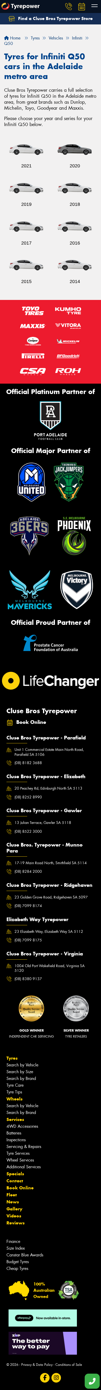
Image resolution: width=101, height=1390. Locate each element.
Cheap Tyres (17, 1268)
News (12, 1202)
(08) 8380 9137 (28, 978)
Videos (13, 1216)
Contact (14, 1181)
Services (15, 1119)
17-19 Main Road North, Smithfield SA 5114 (51, 863)
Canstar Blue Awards (24, 1255)
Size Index (15, 1248)
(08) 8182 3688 (28, 762)
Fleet (11, 1195)
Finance (13, 1241)
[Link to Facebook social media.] (45, 1378)
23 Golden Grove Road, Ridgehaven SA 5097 (51, 897)
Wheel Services (20, 1160)
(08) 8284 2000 (28, 871)
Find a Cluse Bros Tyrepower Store (55, 18)
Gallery (14, 1209)
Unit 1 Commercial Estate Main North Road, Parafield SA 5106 (49, 752)
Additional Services (23, 1167)
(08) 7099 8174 (28, 905)
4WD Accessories (22, 1126)
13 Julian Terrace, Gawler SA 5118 (43, 822)
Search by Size (19, 1071)
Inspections (16, 1140)
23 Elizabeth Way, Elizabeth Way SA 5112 (49, 931)
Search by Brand (21, 1078)
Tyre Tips (14, 1092)
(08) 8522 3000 (28, 831)
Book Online (20, 1188)
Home (14, 38)
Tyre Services (18, 1153)
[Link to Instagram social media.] (56, 1378)
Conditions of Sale (68, 1364)
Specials (15, 1174)
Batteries (13, 1133)
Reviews (15, 1223)
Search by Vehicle (22, 1065)
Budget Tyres (17, 1261)
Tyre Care (15, 1085)
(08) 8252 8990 (28, 797)
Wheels (14, 1099)
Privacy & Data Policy (37, 1364)
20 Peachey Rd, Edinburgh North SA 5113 (48, 788)
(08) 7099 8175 (28, 940)
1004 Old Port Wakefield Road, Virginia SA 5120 (50, 968)
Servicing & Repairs (23, 1146)
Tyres (12, 1058)
